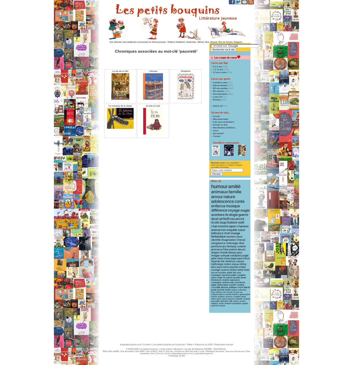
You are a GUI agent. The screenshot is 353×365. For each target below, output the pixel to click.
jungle (244, 255)
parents (231, 299)
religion (214, 303)
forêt (226, 219)
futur (213, 292)
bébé (240, 269)
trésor (246, 258)
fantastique (218, 236)
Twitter (190, 344)
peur (239, 252)
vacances (237, 219)
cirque (236, 301)
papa (234, 258)
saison (229, 277)
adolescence (222, 201)
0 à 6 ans (217, 66)
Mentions (178, 349)
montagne (216, 275)
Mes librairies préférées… (225, 127)
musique (233, 206)
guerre (243, 215)
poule (214, 289)
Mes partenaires (220, 119)
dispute (222, 306)
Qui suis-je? (218, 133)
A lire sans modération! (223, 122)
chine (227, 258)
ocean (243, 301)
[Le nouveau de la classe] (120, 118)
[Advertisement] (176, 326)
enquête (232, 230)
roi (234, 292)
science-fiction (229, 269)
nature (229, 196)
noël (241, 222)
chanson (242, 226)
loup (223, 222)
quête (229, 272)
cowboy (240, 285)
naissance (235, 280)
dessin (241, 249)
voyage (234, 210)
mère (213, 299)
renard (229, 292)
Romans (217, 100)
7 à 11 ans (218, 69)
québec (221, 296)
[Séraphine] (185, 86)
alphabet (224, 301)
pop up (239, 292)
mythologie (217, 264)
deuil (214, 219)
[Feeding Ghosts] (229, 150)
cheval (241, 239)
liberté (247, 287)
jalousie (224, 287)
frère (226, 249)
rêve (241, 243)
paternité (215, 306)
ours (239, 272)
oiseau (235, 264)
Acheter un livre (220, 125)
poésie (233, 249)
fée (234, 272)
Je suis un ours (153, 106)
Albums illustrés (220, 85)
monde (224, 252)
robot (224, 299)
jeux (239, 236)
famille (235, 191)
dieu (213, 267)
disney (219, 292)
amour (217, 196)
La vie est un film (120, 71)
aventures (240, 282)
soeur (241, 230)
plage (214, 285)
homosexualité (229, 275)
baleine (235, 294)
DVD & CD (218, 106)
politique (233, 287)
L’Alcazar (153, 71)
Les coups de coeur (225, 57)
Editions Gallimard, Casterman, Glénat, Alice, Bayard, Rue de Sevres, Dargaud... (206, 42)
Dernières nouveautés (226, 142)
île (224, 277)
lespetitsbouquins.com (130, 344)
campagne (216, 282)
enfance (218, 206)
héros (226, 267)
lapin (240, 258)
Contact (216, 136)
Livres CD (217, 97)
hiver (246, 269)
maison (234, 290)
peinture (216, 246)
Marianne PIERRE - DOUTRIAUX (210, 349)
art (221, 219)
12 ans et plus (220, 72)
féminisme (216, 280)
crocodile (215, 287)
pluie (243, 296)
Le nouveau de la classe (120, 106)
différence (219, 210)
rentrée (225, 280)
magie (245, 210)
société (232, 285)
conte (240, 201)
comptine (241, 275)
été (223, 261)
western (231, 236)
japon (232, 226)
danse (214, 296)
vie (224, 292)
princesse (217, 249)
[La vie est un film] (120, 86)
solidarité (235, 255)
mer (223, 230)
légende (215, 261)
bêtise (243, 264)
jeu (224, 246)
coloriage (232, 243)
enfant (242, 267)
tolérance (217, 233)
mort (227, 233)
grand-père (245, 294)
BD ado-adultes (220, 88)
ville (231, 301)
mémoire (242, 290)
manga (235, 233)
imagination (228, 239)
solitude (225, 255)
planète (234, 267)
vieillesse (230, 261)
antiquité (228, 303)
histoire (232, 222)
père (213, 258)
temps (221, 303)
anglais (245, 303)
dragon (215, 252)
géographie (236, 303)
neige (219, 277)
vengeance (218, 243)
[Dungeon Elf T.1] (216, 150)
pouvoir (221, 289)
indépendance (218, 294)
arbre (214, 277)
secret (214, 272)
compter (237, 296)
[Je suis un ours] (153, 121)
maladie (238, 299)
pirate (243, 277)
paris (219, 267)
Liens (215, 130)
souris (240, 287)
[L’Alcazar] (153, 86)
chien (220, 258)
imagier (215, 255)
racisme (246, 299)
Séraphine (186, 71)
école (215, 222)
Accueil (216, 116)
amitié (234, 186)
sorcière (222, 272)
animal (215, 230)
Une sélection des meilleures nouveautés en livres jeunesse (137, 42)
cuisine (241, 246)
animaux (219, 191)
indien (227, 264)
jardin (227, 289)
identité (216, 239)
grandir (236, 277)
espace (240, 261)
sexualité (215, 301)
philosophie (222, 285)
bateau (232, 252)
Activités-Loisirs (220, 82)
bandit (228, 294)
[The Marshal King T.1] (242, 150)
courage (215, 269)
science (229, 296)
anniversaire (228, 282)
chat (214, 226)
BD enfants (218, 91)
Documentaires (220, 94)
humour (219, 186)
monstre (223, 226)
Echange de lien (177, 356)
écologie (231, 215)
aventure (218, 215)
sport (219, 299)
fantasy (231, 246)
